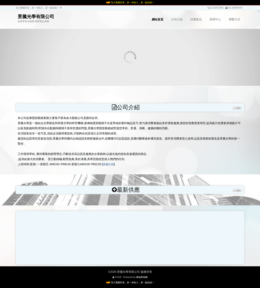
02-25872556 (216, 7)
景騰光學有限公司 (36, 16)
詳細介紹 (108, 164)
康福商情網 (142, 277)
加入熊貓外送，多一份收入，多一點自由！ (132, 2)
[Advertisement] (130, 237)
